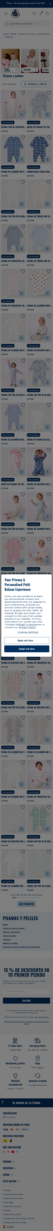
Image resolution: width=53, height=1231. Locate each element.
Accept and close (27, 648)
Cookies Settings (28, 632)
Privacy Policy (27, 627)
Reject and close (25, 640)
